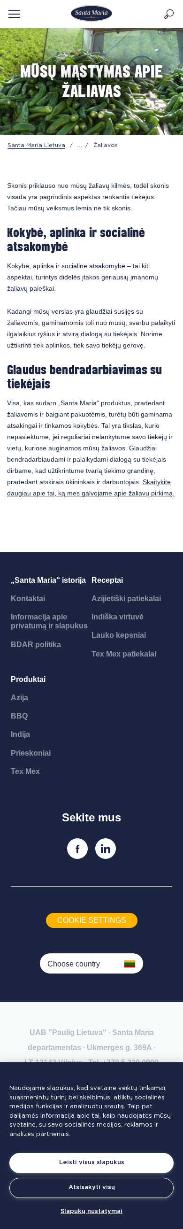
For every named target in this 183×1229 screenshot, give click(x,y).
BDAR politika (36, 645)
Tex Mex (25, 771)
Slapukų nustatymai (91, 1211)
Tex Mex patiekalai (124, 654)
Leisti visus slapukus (91, 1162)
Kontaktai (28, 599)
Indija (20, 734)
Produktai (28, 679)
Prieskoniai (31, 753)
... (80, 145)
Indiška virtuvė (118, 617)
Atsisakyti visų (92, 1187)
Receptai (107, 580)
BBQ (19, 716)
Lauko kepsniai (119, 635)
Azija (19, 698)
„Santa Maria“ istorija (48, 580)
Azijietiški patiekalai (126, 599)
